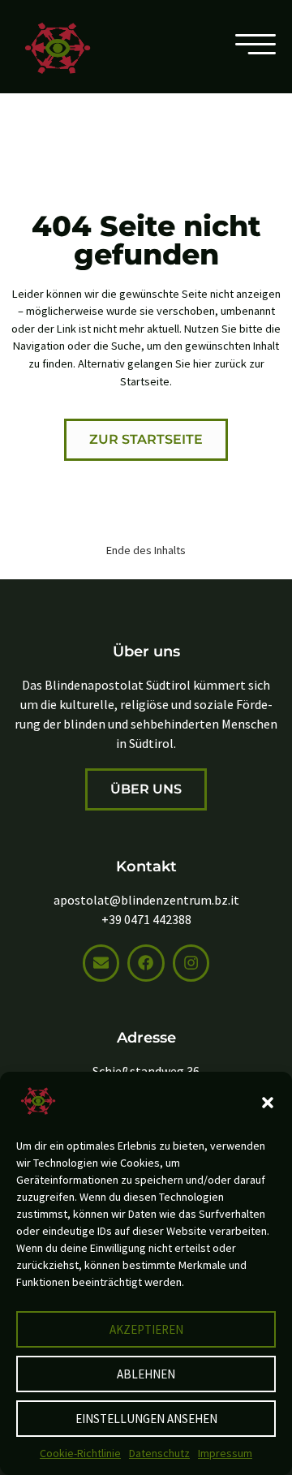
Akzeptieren (146, 1329)
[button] (268, 1102)
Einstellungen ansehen (146, 1418)
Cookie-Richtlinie (80, 1453)
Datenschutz (159, 1453)
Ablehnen (146, 1374)
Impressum (225, 1453)
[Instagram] (191, 962)
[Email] (101, 962)
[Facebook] (145, 962)
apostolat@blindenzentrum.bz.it (146, 900)
